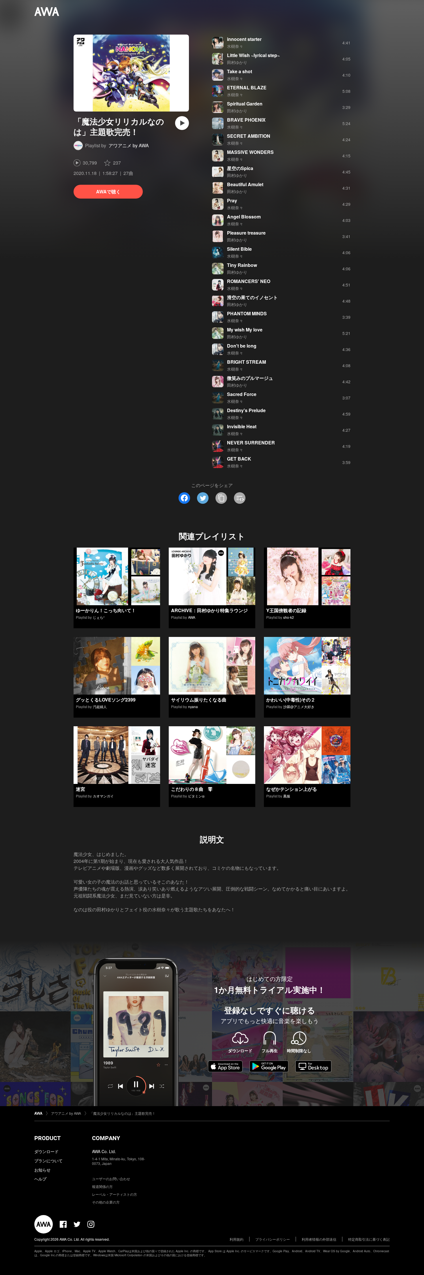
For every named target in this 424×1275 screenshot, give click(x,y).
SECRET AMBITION (248, 136)
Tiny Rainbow (242, 265)
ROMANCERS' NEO (248, 281)
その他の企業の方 (106, 1201)
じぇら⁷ (98, 617)
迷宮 (80, 789)
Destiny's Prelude (246, 410)
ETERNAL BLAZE (247, 87)
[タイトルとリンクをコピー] (221, 498)
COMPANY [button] (106, 1138)
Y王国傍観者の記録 (286, 610)
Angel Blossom (244, 216)
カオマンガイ (103, 795)
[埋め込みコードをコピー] (239, 498)
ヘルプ (40, 1179)
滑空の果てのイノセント (252, 297)
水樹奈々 (235, 46)
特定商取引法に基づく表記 (369, 1239)
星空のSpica (240, 168)
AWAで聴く (108, 191)
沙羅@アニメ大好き (298, 706)
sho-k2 (288, 617)
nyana (193, 706)
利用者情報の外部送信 (319, 1239)
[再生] (182, 123)
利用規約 (236, 1239)
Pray (232, 200)
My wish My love (244, 329)
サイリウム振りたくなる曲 (198, 699)
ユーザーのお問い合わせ (111, 1178)
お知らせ (42, 1170)
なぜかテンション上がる (291, 789)
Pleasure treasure (246, 232)
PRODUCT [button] (47, 1138)
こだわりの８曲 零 (192, 789)
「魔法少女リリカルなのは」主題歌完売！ (122, 1113)
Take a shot (239, 71)
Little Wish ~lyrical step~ (253, 55)
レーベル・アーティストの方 (114, 1194)
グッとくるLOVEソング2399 (106, 699)
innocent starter (244, 39)
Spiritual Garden (244, 103)
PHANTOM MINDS (247, 313)
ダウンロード (46, 1151)
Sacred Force (241, 394)
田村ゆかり (237, 62)
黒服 (286, 795)
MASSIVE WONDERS (250, 152)
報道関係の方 (102, 1186)
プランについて (48, 1160)
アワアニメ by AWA (128, 145)
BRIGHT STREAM (246, 362)
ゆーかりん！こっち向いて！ (106, 610)
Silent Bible (239, 249)
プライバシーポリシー (272, 1239)
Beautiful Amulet (245, 184)
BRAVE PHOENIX (246, 119)
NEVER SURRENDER (251, 442)
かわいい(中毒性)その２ (290, 699)
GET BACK (239, 458)
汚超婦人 (100, 706)
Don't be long (241, 345)
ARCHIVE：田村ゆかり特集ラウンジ (209, 610)
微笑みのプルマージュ (250, 378)
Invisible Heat (241, 426)
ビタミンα (196, 795)
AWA (191, 617)
